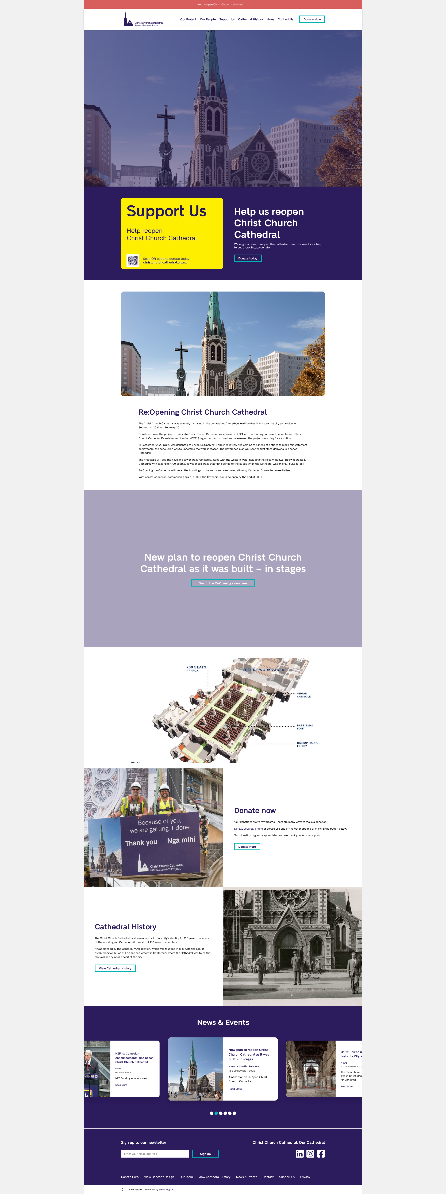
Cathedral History (250, 19)
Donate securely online (248, 828)
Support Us (227, 19)
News (270, 19)
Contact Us (285, 19)
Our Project (188, 19)
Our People (208, 19)
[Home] (143, 19)
